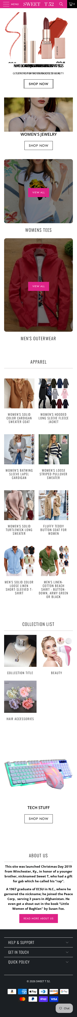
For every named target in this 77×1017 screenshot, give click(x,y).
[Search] (62, 4)
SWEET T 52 (43, 981)
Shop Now (38, 145)
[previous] (8, 50)
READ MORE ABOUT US (39, 918)
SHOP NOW (38, 84)
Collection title (20, 655)
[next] (69, 50)
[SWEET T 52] (38, 4)
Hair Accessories (20, 701)
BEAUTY (57, 655)
